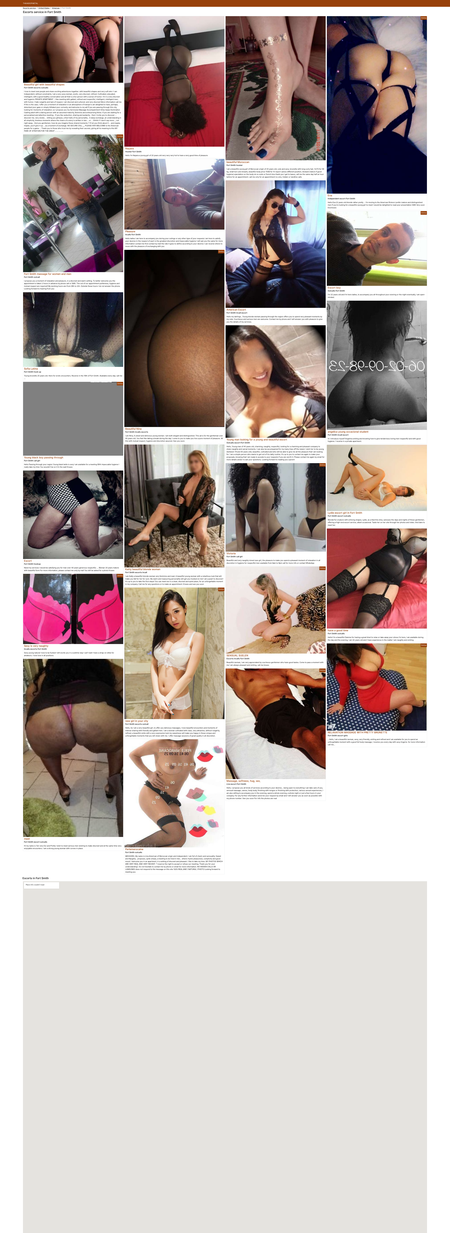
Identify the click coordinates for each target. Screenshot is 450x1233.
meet (27, 838)
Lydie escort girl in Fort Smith (345, 512)
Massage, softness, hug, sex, (244, 780)
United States (44, 8)
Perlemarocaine (134, 849)
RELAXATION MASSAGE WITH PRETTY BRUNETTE (357, 732)
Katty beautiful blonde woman (142, 569)
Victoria (231, 553)
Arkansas (56, 8)
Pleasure (130, 231)
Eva (330, 195)
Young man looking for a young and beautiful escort (257, 439)
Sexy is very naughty (36, 645)
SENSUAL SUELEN (237, 655)
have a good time (338, 630)
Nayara (129, 148)
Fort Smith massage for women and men (47, 273)
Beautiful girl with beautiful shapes (44, 84)
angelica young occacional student (348, 431)
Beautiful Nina (133, 428)
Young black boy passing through (43, 457)
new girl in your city (136, 720)
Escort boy (334, 287)
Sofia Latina (31, 368)
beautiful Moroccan (238, 162)
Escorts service (29, 8)
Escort (28, 560)
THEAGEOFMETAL (30, 3)
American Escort (236, 309)
